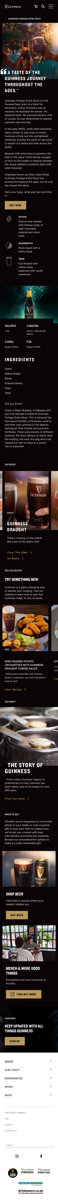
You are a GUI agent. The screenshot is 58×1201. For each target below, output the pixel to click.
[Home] (13, 6)
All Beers (13, 558)
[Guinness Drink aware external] (30, 1183)
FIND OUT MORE (27, 994)
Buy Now (15, 205)
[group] (30, 51)
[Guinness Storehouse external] (27, 1170)
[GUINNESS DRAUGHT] (27, 500)
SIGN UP (15, 1041)
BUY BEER (17, 915)
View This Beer (17, 552)
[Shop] (36, 6)
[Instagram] (17, 1156)
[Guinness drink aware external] (30, 1191)
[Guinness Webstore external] (43, 1170)
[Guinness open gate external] (13, 1173)
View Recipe (13, 689)
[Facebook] (41, 1156)
